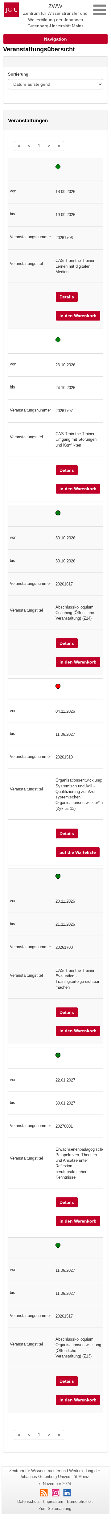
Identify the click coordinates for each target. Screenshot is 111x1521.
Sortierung (18, 74)
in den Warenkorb (78, 315)
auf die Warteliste (78, 852)
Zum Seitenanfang (55, 1508)
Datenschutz (28, 1501)
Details (67, 296)
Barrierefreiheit (80, 1501)
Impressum (53, 1501)
